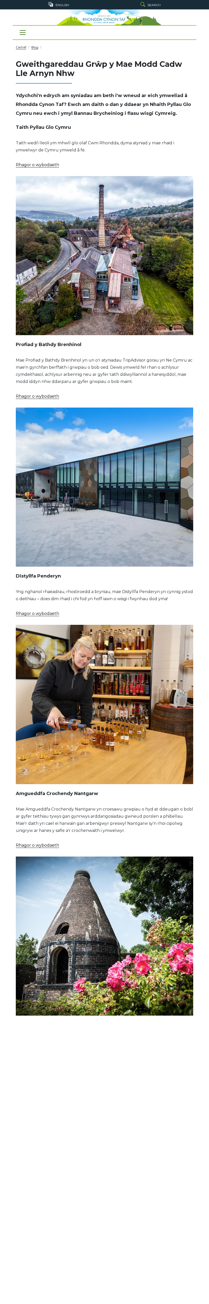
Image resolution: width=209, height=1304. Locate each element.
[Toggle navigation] (23, 32)
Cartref (21, 47)
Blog (34, 47)
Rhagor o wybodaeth (37, 164)
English (62, 5)
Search (154, 5)
